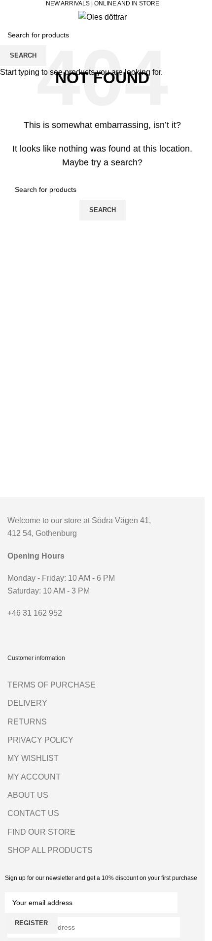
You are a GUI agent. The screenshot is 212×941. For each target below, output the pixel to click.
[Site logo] (102, 16)
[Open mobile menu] (11, 17)
